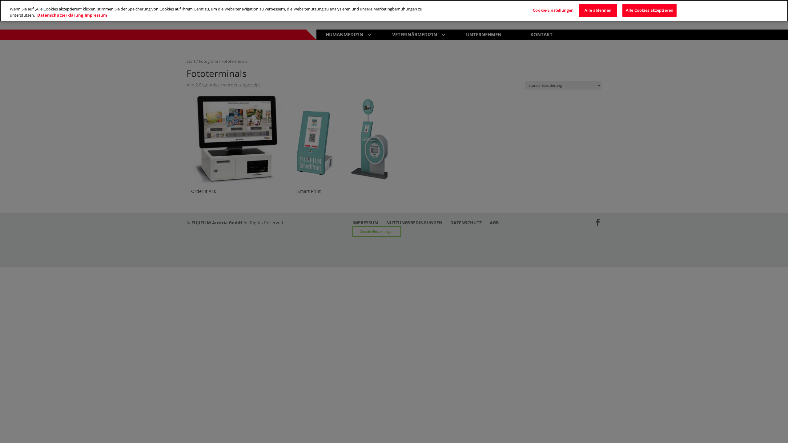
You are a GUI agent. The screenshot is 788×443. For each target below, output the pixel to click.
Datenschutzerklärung (60, 15)
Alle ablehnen (598, 10)
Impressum (96, 15)
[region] (394, 11)
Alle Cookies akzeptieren (649, 10)
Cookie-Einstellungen (553, 10)
